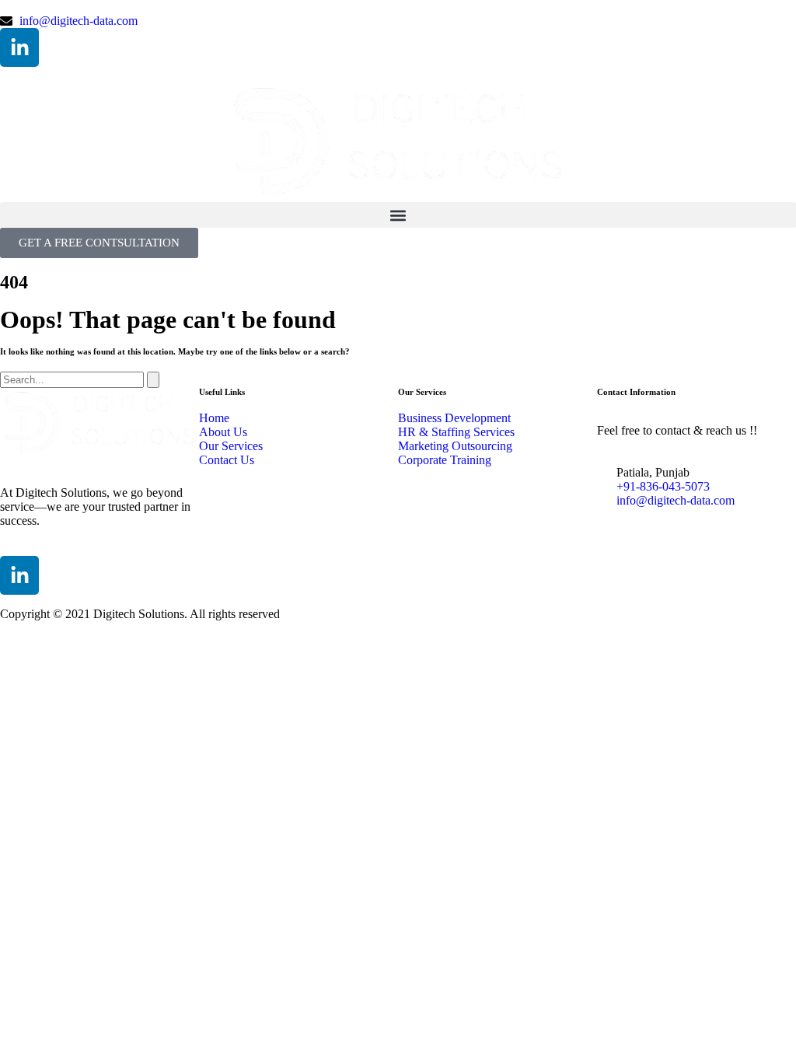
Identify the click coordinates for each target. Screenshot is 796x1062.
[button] (398, 215)
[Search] (153, 380)
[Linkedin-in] (19, 47)
